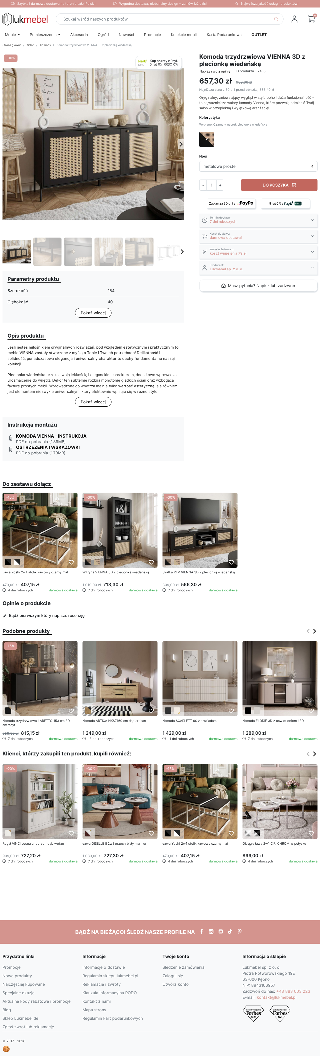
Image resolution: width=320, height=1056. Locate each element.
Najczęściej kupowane (23, 984)
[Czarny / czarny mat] (8, 562)
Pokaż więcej (93, 312)
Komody (45, 45)
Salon (30, 45)
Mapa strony (94, 1009)
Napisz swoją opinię (215, 72)
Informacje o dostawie (103, 967)
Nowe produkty (17, 975)
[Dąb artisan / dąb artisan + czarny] (88, 710)
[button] (312, 19)
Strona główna (11, 45)
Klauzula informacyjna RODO (109, 992)
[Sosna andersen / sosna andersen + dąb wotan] (8, 833)
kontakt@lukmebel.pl (276, 997)
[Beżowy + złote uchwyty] (177, 710)
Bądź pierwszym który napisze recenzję (43, 615)
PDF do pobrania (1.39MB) (41, 441)
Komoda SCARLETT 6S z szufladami (189, 721)
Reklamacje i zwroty (101, 984)
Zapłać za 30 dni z (222, 204)
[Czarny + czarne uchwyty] (168, 710)
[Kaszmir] (257, 710)
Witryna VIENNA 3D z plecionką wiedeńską (115, 572)
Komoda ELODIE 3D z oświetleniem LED (273, 721)
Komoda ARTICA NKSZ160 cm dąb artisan (114, 721)
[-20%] (40, 800)
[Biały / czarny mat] (17, 562)
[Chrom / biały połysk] (248, 833)
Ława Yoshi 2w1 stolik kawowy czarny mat (35, 572)
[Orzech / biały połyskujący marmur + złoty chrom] (88, 833)
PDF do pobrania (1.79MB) (41, 452)
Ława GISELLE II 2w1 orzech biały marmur (114, 843)
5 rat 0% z (276, 204)
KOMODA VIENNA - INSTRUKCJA (51, 436)
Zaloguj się (172, 975)
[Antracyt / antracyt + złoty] (8, 710)
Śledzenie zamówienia (183, 967)
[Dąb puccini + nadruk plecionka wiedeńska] (97, 562)
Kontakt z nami (96, 1001)
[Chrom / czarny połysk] (257, 833)
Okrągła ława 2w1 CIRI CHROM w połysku (274, 843)
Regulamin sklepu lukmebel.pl (110, 975)
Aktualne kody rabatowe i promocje (36, 1001)
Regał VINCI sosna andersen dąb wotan (33, 843)
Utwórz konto (175, 984)
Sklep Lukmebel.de (20, 1018)
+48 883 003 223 (293, 991)
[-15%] (40, 529)
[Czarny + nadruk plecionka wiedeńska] (88, 562)
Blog (6, 1009)
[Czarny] (248, 710)
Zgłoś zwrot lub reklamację (28, 1026)
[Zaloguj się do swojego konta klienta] (294, 19)
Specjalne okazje (18, 992)
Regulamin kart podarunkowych (112, 1018)
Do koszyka (276, 185)
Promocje (11, 967)
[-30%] (120, 529)
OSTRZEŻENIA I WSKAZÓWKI (48, 447)
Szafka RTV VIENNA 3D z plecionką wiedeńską (198, 572)
